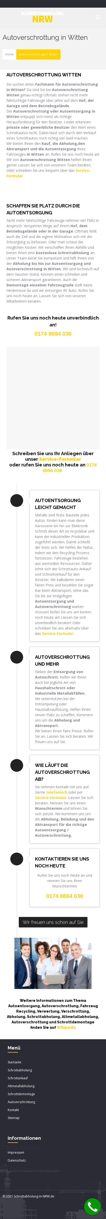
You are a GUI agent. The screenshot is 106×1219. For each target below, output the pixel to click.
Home (9, 54)
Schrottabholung (20, 1070)
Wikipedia (66, 1027)
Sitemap (14, 1118)
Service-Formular (60, 459)
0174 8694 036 (64, 896)
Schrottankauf (18, 1078)
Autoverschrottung (21, 1102)
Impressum (16, 1152)
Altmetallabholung (21, 1086)
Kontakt (13, 1110)
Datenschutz (17, 1160)
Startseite (14, 1062)
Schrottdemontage (21, 1094)
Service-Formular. (58, 633)
